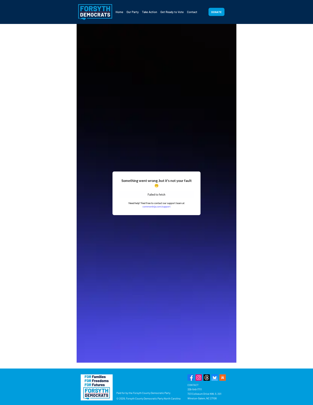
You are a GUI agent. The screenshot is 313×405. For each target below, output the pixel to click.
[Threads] (206, 377)
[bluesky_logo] (214, 377)
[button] (132, 12)
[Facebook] (190, 377)
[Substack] (222, 377)
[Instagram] (198, 377)
